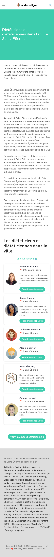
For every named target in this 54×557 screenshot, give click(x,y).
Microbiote (36, 524)
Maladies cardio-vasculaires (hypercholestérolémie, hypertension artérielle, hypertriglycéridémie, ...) (27, 483)
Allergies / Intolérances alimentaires (31, 514)
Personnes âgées (26, 492)
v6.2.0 (45, 548)
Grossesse (9, 479)
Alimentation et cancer (27, 467)
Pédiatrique (9, 492)
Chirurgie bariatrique (13, 473)
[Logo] (27, 4)
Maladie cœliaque (25, 479)
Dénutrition (30, 473)
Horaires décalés (20, 524)
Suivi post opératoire (26, 498)
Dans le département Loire (17, 75)
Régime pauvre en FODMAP (35, 527)
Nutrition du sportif (33, 489)
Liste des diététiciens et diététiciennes (23, 68)
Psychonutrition (11, 527)
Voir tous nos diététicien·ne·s (27, 437)
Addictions (9, 467)
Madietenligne (36, 546)
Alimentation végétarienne (17, 470)
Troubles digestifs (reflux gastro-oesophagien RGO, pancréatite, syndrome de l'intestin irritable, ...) (26, 505)
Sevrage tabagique (14, 530)
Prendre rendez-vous (32, 289)
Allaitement (38, 470)
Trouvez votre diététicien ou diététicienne (24, 65)
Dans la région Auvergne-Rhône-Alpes (23, 71)
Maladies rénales (13, 489)
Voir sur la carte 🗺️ (27, 258)
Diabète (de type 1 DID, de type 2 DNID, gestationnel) (27, 475)
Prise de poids (18, 495)
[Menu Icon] (3, 4)
